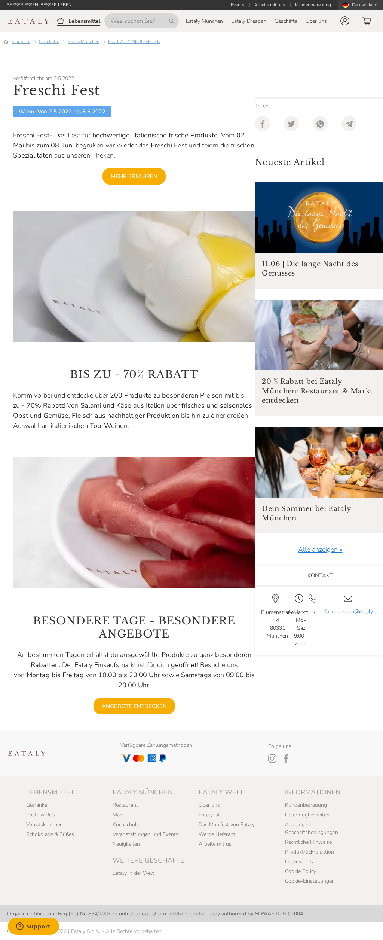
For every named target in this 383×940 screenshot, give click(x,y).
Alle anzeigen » (320, 549)
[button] (345, 20)
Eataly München (83, 42)
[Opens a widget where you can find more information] (33, 927)
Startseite (21, 42)
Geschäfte (49, 42)
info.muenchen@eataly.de (350, 611)
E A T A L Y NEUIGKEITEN (134, 42)
